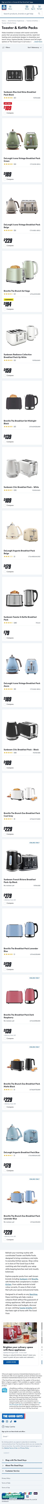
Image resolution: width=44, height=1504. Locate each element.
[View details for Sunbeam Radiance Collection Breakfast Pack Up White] (22, 334)
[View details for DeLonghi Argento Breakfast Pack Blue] (22, 1132)
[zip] (35, 1493)
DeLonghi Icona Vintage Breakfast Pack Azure (22, 684)
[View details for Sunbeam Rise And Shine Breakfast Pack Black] (22, 71)
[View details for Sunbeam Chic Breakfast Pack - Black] (22, 729)
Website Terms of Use (10, 1448)
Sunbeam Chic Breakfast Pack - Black (21, 749)
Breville (35, 1279)
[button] (20, 1356)
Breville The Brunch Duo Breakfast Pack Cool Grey (22, 814)
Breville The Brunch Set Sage (17, 290)
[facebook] (3, 1421)
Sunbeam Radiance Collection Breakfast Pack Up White (18, 355)
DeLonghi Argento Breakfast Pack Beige (19, 552)
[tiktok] (11, 1421)
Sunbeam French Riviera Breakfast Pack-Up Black (20, 880)
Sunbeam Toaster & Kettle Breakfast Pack (20, 618)
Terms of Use (6, 1487)
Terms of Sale (6, 1483)
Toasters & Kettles (32, 21)
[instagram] (7, 1421)
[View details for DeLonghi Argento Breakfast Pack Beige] (22, 530)
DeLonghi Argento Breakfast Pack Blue (21, 1152)
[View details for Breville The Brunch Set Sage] (22, 270)
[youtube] (15, 1421)
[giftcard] (27, 1496)
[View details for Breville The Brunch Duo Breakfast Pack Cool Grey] (22, 792)
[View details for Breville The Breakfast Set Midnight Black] (22, 400)
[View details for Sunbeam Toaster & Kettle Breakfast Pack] (22, 596)
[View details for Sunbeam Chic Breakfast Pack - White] (22, 466)
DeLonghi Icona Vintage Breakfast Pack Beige (22, 226)
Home (4, 21)
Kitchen (8, 1284)
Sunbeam (24, 1279)
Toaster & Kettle (25, 1308)
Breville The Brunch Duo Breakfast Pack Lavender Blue (22, 1217)
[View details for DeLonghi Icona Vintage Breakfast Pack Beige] (22, 204)
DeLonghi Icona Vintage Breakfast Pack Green (22, 159)
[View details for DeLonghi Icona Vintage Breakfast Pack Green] (22, 138)
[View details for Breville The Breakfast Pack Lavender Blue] (22, 928)
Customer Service (12, 1471)
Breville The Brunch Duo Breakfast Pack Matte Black (22, 1085)
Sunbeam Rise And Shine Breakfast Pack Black (20, 93)
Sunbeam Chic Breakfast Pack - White (21, 487)
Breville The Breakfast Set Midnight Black (20, 422)
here (31, 2)
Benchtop (33, 1294)
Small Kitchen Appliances (16, 21)
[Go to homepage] (4, 7)
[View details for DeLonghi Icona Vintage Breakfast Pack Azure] (22, 663)
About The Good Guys (14, 1465)
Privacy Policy (24, 1448)
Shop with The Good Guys (16, 1460)
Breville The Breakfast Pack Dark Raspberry (19, 1016)
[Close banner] (23, 1495)
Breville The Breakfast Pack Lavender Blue (21, 949)
